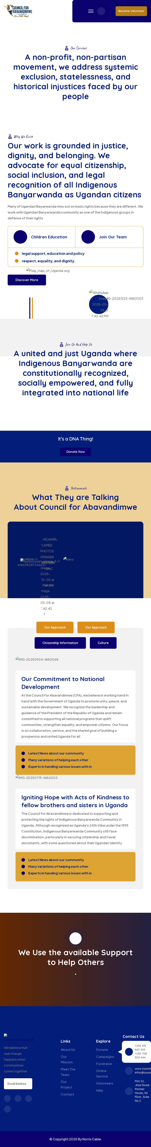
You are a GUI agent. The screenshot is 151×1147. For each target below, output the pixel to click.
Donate (102, 1049)
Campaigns (105, 1057)
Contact (67, 1094)
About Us (68, 1049)
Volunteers (104, 1083)
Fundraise (104, 1064)
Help (99, 1090)
